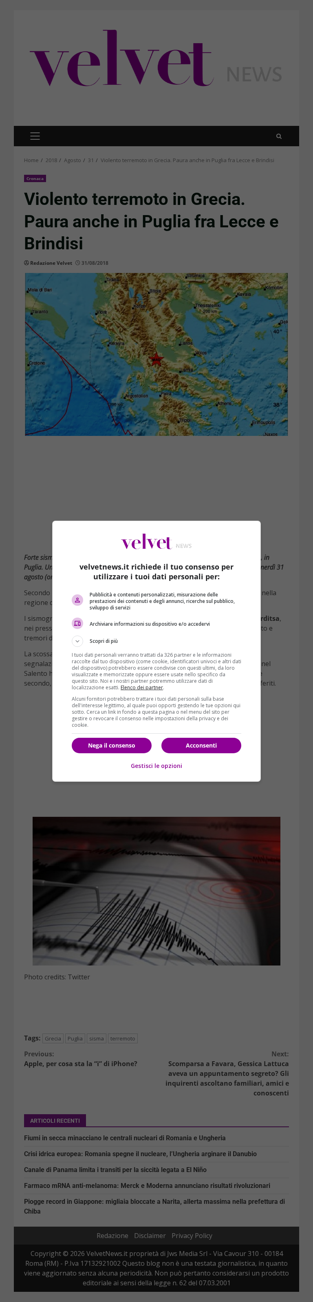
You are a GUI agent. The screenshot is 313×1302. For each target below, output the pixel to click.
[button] (156, 641)
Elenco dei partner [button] (142, 687)
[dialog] (156, 651)
